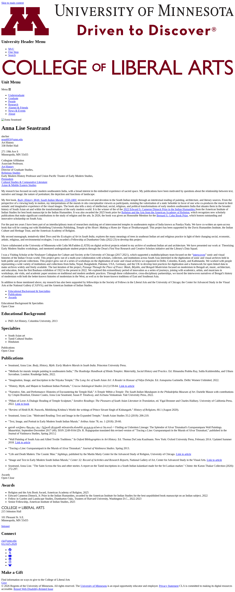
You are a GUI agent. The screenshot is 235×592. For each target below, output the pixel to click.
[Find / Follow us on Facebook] (10, 549)
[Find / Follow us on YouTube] (10, 555)
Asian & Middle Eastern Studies (18, 185)
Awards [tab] (12, 297)
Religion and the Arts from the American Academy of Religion (155, 212)
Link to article (126, 386)
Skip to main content (12, 2)
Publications (8, 349)
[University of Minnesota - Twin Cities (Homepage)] (117, 34)
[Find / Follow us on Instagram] (10, 562)
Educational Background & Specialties (22, 305)
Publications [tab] (15, 294)
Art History (7, 166)
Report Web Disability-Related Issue (33, 589)
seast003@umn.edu (12, 139)
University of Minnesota (94, 585)
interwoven (199, 254)
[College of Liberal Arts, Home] (117, 74)
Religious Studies (10, 172)
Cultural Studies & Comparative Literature (24, 182)
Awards (7, 476)
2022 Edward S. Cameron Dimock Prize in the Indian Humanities (160, 209)
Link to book (22, 403)
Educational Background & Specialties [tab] (29, 291)
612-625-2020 (9, 543)
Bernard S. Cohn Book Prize (172, 215)
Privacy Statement (169, 585)
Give (4, 582)
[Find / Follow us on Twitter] (10, 552)
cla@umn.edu (9, 540)
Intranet (5, 526)
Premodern (7, 179)
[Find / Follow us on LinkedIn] (10, 559)
